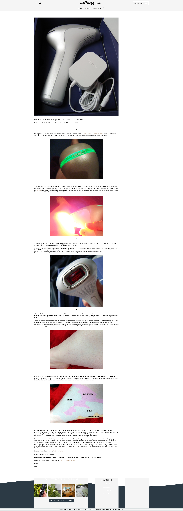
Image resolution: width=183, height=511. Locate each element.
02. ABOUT (106, 487)
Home (80, 8)
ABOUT (88, 8)
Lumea (39, 190)
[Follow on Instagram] (40, 2)
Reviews (76, 122)
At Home (63, 122)
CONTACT (97, 8)
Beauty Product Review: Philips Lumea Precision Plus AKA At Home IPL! (60, 120)
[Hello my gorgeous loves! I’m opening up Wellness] (82, 490)
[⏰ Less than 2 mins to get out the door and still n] (54, 490)
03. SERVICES (107, 490)
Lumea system (41, 439)
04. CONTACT (107, 493)
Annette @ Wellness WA (42, 122)
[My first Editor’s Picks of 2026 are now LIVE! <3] (68, 490)
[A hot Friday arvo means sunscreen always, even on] (40, 490)
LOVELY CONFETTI (118, 509)
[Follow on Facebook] (35, 2)
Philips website (58, 451)
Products (69, 122)
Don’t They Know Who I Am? (67, 460)
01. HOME (107, 484)
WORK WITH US (140, 3)
